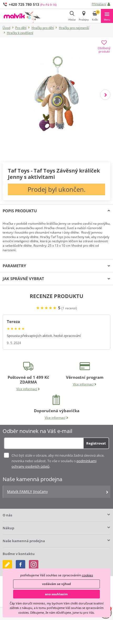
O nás (7, 515)
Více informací (26, 389)
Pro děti (21, 28)
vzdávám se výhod (56, 584)
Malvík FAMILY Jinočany (27, 491)
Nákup (8, 528)
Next (105, 94)
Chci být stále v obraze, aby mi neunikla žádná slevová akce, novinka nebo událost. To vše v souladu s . (58, 461)
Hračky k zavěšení (20, 33)
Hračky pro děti (43, 28)
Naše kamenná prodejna (24, 540)
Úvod (6, 28)
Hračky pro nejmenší (74, 28)
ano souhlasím (56, 594)
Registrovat (96, 443)
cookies (87, 575)
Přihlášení (99, 4)
